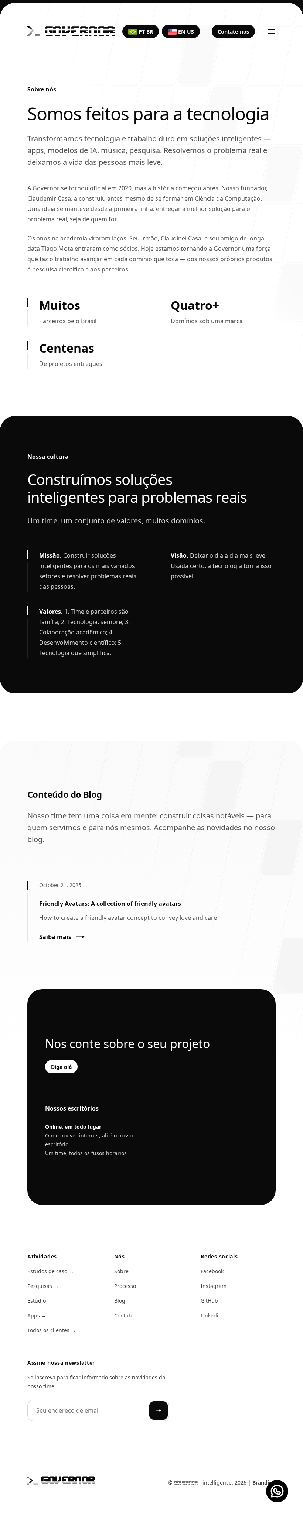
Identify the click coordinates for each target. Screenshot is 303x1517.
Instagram (214, 1285)
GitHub (209, 1300)
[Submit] (158, 1410)
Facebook (212, 1271)
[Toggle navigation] (271, 31)
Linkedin (211, 1315)
